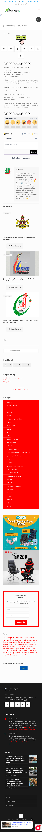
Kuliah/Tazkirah (12, 473)
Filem (8, 422)
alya (12, 637)
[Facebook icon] (18, 4)
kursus (22, 644)
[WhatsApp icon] (16, 4)
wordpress (19, 655)
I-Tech (9, 436)
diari (7, 640)
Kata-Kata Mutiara (14, 456)
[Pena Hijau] (12, 10)
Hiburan (9, 432)
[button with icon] (5, 365)
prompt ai (13, 648)
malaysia (6, 646)
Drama (9, 412)
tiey (24, 651)
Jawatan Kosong (13, 449)
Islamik (9, 446)
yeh (25, 655)
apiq (17, 638)
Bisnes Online (12, 405)
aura (25, 637)
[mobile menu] (39, 10)
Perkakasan (11, 493)
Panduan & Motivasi (14, 486)
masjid (12, 646)
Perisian (10, 489)
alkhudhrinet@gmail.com (29, 1)
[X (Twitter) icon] (21, 4)
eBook (9, 416)
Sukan (9, 503)
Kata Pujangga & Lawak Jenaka (18, 452)
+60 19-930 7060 (11, 1)
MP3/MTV (10, 483)
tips (27, 651)
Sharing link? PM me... (21, 389)
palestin (6, 648)
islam (5, 642)
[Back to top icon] (21, 816)
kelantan (15, 644)
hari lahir (29, 640)
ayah (29, 638)
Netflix (31, 646)
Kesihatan (10, 463)
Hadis (9, 429)
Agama (9, 402)
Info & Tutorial (12, 439)
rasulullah (6, 650)
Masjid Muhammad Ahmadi (13, 378)
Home (8, 797)
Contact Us (10, 805)
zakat (28, 655)
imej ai (35, 640)
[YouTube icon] (23, 4)
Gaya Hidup (11, 426)
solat (12, 651)
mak (34, 644)
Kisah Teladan (12, 469)
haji (24, 640)
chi (33, 638)
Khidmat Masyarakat (15, 466)
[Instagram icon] (26, 4)
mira (16, 646)
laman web (28, 644)
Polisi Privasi (10, 801)
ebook (16, 640)
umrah (14, 655)
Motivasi (10, 479)
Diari (8, 409)
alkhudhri (19, 170)
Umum (9, 506)
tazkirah (17, 651)
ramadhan (29, 648)
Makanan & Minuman (14, 476)
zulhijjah (33, 655)
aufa (21, 638)
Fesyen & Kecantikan (14, 419)
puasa (19, 648)
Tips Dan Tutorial (20, 653)
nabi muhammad (23, 646)
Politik (9, 496)
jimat (28, 642)
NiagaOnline (7, 382)
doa (13, 640)
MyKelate (6, 380)
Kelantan (10, 459)
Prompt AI (10, 499)
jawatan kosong (17, 642)
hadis (20, 640)
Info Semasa (11, 442)
